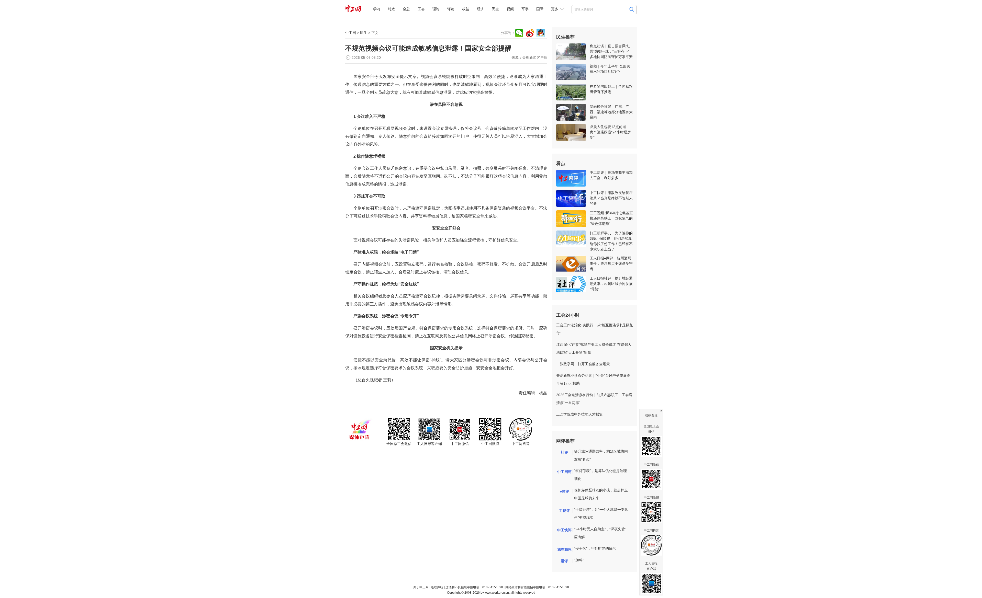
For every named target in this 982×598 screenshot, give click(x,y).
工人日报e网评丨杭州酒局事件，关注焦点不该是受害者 (611, 263)
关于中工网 (421, 587)
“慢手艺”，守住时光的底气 (595, 548)
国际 (539, 9)
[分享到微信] (519, 33)
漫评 (564, 561)
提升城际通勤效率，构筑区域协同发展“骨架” (601, 455)
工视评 (564, 511)
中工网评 (564, 472)
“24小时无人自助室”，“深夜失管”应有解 (600, 533)
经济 (480, 9)
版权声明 (437, 587)
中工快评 (564, 530)
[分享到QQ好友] (541, 33)
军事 (525, 9)
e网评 (564, 491)
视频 (510, 9)
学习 (376, 9)
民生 (495, 9)
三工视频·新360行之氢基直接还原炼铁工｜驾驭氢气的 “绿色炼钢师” (611, 218)
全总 (406, 9)
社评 (564, 452)
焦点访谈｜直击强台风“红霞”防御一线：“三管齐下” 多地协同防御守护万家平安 (611, 51)
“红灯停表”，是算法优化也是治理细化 (600, 475)
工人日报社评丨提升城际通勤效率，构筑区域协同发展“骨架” (611, 283)
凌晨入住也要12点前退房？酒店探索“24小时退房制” (610, 132)
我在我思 (564, 549)
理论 (436, 9)
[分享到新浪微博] (530, 33)
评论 (450, 9)
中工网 (350, 33)
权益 (465, 9)
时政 (391, 9)
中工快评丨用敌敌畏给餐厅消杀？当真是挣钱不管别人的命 (611, 198)
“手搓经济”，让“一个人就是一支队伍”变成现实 (601, 514)
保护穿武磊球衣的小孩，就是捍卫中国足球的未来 (601, 494)
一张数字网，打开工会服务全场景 (583, 364)
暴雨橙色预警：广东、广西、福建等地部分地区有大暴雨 (611, 112)
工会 (421, 9)
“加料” (579, 560)
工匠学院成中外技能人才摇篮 (579, 414)
